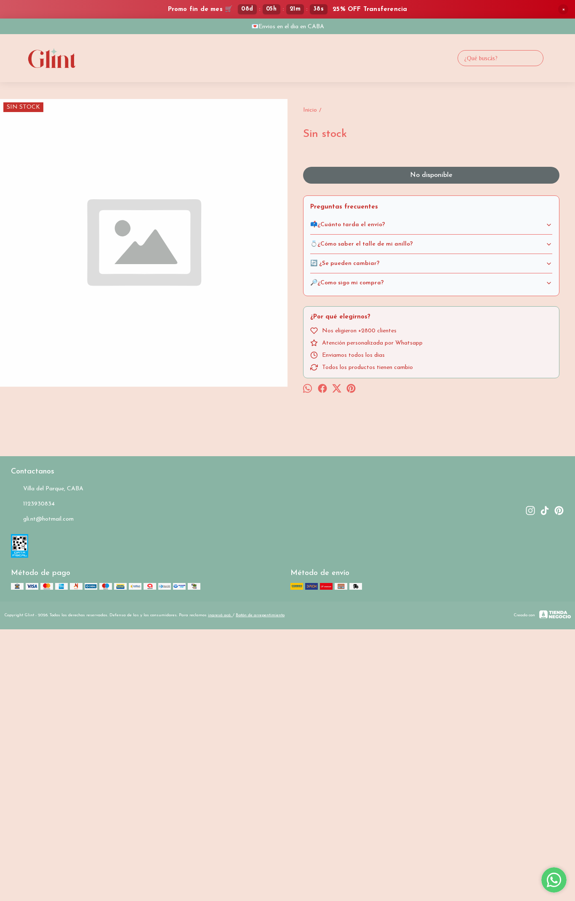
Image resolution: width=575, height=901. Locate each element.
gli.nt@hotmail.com (48, 519)
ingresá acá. (220, 615)
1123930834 (39, 504)
